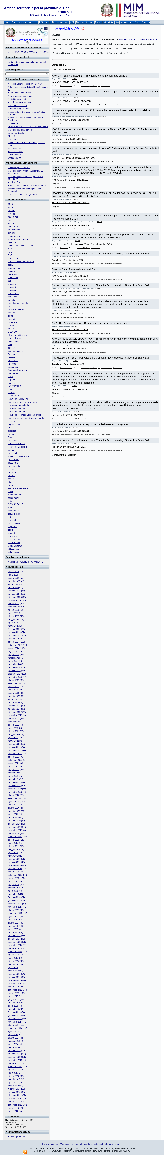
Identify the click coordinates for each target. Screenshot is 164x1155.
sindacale (12, 520)
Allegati (55, 184)
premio (11, 450)
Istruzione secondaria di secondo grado (26, 418)
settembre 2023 (15, 683)
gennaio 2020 (14, 824)
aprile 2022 (13, 738)
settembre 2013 (15, 1066)
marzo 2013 (13, 1086)
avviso (11, 252)
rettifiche (12, 472)
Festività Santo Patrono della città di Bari (74, 269)
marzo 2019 (13, 856)
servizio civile (14, 514)
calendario (13, 258)
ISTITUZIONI (14, 396)
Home (7, 22)
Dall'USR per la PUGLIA (19, 168)
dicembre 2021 (15, 750)
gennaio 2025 (14, 632)
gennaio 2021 (14, 785)
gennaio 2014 (14, 1054)
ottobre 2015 (13, 987)
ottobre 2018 (13, 872)
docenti (11, 319)
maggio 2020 (14, 811)
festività (11, 357)
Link (117, 22)
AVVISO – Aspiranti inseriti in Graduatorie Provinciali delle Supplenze (89, 323)
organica (12, 431)
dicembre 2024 (15, 635)
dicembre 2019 (15, 827)
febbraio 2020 (14, 821)
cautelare (12, 274)
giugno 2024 (13, 655)
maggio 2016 (14, 964)
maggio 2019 (14, 849)
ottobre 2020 (13, 795)
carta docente (14, 268)
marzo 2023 (13, 702)
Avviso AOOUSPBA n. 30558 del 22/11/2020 (28, 52)
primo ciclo (13, 453)
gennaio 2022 (14, 747)
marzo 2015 (13, 1009)
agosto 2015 (13, 993)
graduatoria (13, 367)
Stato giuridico (14, 158)
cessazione (13, 278)
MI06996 (74, 79)
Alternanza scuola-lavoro (19, 93)
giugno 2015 (13, 999)
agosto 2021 (13, 763)
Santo (10, 491)
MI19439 (75, 97)
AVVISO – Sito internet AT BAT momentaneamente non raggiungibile (89, 75)
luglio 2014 (13, 1035)
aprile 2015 (13, 1006)
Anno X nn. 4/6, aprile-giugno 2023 (67, 260)
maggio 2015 (14, 1003)
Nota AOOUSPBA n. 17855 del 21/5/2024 (70, 203)
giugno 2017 (13, 923)
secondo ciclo (14, 511)
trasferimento (14, 539)
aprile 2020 (13, 814)
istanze (11, 392)
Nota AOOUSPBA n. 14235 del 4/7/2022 (70, 389)
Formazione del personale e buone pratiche (28, 127)
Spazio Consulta (142, 22)
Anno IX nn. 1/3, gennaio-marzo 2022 (69, 447)
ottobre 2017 (13, 910)
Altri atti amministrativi (18, 99)
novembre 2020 (15, 792)
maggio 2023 (14, 696)
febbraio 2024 (14, 667)
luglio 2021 (13, 766)
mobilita (11, 428)
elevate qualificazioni (17, 335)
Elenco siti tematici (113, 1144)
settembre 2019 (15, 837)
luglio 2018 (13, 881)
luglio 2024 (13, 651)
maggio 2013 (14, 1079)
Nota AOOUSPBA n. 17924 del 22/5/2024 (70, 180)
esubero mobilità (15, 351)
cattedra (11, 271)
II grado (11, 380)
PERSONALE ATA (16, 444)
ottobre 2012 (13, 1102)
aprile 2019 (13, 853)
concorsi (12, 287)
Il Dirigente (44, 22)
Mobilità (11, 136)
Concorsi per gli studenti (19, 109)
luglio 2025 (13, 613)
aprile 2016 (13, 967)
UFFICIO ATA (14, 543)
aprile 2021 (13, 776)
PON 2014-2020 (15, 151)
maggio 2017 (14, 926)
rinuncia (11, 475)
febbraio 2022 (14, 744)
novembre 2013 (15, 1060)
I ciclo (10, 377)
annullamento (14, 230)
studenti (11, 533)
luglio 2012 (13, 1111)
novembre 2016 (15, 945)
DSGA (11, 325)
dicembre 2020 (15, 789)
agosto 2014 (13, 1031)
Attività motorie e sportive (19, 102)
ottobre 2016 (13, 948)
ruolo (10, 485)
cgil (9, 281)
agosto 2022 (13, 725)
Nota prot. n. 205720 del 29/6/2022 (67, 415)
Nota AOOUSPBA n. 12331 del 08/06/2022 (71, 431)
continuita (12, 297)
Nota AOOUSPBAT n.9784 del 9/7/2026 (70, 82)
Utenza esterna (15, 546)
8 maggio (12, 214)
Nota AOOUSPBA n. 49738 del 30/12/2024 (71, 120)
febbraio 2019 (14, 859)
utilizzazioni (13, 549)
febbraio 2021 (14, 782)
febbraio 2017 (14, 936)
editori (11, 329)
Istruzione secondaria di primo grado (24, 415)
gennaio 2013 (14, 1092)
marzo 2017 (13, 932)
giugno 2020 (13, 808)
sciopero (12, 501)
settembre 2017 (15, 913)
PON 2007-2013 (15, 148)
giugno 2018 (13, 884)
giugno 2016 (13, 961)
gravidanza (13, 373)
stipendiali (12, 527)
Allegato (55, 393)
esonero (12, 348)
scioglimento (14, 498)
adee (10, 220)
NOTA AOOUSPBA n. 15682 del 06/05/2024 (72, 225)
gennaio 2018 (14, 900)
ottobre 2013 (13, 1063)
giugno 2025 (13, 616)
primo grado (13, 460)
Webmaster (65, 1144)
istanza (11, 389)
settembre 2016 (15, 952)
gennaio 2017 (14, 939)
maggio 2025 (14, 619)
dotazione (12, 322)
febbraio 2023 (14, 706)
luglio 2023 (13, 690)
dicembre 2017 (15, 904)
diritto (10, 316)
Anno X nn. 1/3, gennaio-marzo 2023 (68, 292)
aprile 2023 (13, 699)
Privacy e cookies (50, 1144)
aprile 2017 (13, 929)
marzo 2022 (13, 741)
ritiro (10, 482)
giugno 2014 (13, 1038)
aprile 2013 (13, 1082)
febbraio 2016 (14, 974)
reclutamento (14, 466)
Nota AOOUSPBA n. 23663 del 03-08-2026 (138, 39)
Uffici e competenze (60, 22)
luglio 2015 (13, 996)
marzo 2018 (13, 894)
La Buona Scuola (16, 133)
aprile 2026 (13, 584)
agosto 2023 (13, 686)
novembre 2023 (15, 677)
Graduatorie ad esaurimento (20, 130)
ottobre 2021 (13, 757)
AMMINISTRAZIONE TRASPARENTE (25, 562)
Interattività (109, 22)
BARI (10, 255)
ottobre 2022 (13, 718)
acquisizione (14, 217)
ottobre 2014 (13, 1025)
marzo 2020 (13, 817)
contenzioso (13, 293)
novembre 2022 (15, 715)
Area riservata (126, 22)
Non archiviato (14, 139)
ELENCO (12, 332)
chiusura (12, 284)
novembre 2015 (15, 983)
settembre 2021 (15, 760)
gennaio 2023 (14, 709)
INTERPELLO (14, 386)
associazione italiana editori (20, 246)
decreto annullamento (18, 303)
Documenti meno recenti (64, 70)
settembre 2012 (15, 1105)
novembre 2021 (15, 754)
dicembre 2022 (15, 712)
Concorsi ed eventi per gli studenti (23, 194)
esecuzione (13, 341)
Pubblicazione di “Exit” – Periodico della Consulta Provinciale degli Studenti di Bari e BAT (100, 253)
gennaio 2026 (14, 594)
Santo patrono (14, 495)
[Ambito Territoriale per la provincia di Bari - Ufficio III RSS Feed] (25, 1152)
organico (12, 434)
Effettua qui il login (16, 1137)
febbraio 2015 (14, 1012)
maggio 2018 (14, 888)
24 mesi (11, 210)
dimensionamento (16, 309)
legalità (11, 421)
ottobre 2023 (13, 680)
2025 (10, 204)
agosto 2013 (13, 1070)
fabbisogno (13, 354)
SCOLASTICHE (15, 504)
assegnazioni (14, 236)
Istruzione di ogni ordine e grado (22, 402)
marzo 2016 (13, 971)
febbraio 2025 (14, 629)
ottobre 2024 (13, 642)
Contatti (98, 22)
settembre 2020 (15, 798)
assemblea (13, 242)
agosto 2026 (13, 572)
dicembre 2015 (15, 980)
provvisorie (13, 463)
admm (11, 223)
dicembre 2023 (15, 674)
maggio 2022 (14, 734)
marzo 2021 (13, 779)
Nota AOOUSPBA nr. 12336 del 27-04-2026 (71, 101)
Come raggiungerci (85, 22)
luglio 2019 (13, 843)
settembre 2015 (15, 990)
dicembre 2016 (15, 942)
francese (12, 364)
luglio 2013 (13, 1073)
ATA (10, 249)
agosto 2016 (13, 955)
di (9, 306)
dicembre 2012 (15, 1095)
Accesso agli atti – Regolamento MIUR (25, 84)
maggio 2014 (14, 1041)
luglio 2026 (13, 575)
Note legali (98, 1144)
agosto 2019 (13, 840)
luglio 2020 (13, 805)
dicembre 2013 (15, 1057)
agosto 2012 (13, 1108)
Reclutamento (14, 155)
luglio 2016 (13, 958)
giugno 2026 (13, 578)
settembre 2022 (15, 722)
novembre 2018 (15, 868)
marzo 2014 (13, 1047)
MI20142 (99, 222)
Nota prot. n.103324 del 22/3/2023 (67, 314)
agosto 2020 (13, 801)
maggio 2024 (14, 658)
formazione (13, 361)
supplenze (13, 536)
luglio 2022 (13, 728)
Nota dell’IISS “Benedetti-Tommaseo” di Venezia (74, 158)
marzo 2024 (13, 664)
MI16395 (75, 427)
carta (10, 265)
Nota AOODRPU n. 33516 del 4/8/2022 (69, 348)
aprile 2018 (13, 891)
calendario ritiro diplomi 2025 (21, 262)
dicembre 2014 (15, 1019)
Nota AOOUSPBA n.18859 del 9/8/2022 (70, 330)
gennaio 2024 (14, 671)
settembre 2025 (15, 607)
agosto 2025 (13, 610)
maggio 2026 (14, 581)
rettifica (11, 469)
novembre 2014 (15, 1022)
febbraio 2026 (14, 591)
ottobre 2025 (13, 603)
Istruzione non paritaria (18, 405)
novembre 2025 (15, 600)
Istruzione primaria (16, 412)
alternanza (13, 226)
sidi (9, 517)
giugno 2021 (13, 770)
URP (72, 22)
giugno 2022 (13, 731)
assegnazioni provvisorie (19, 239)
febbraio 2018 (14, 897)
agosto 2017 (13, 916)
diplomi (11, 313)
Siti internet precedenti (82, 1144)
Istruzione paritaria (16, 408)
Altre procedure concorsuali (20, 96)
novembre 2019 (15, 830)
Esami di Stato (14, 123)
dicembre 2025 (15, 597)
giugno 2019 (13, 846)
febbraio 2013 (14, 1089)
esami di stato (14, 338)
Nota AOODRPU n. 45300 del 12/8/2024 (70, 139)
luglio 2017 (13, 920)
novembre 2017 (15, 907)
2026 (10, 207)
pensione (12, 440)
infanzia (11, 383)
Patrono (11, 437)
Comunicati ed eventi (17, 105)
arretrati (11, 233)
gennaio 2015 (14, 1015)
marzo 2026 (13, 588)
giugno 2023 (13, 693)
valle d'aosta (13, 552)
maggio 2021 (14, 773)
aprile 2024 (13, 661)
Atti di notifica (14, 182)
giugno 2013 (13, 1076)
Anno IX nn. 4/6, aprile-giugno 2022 (68, 364)
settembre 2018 (15, 875)
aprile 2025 (13, 623)
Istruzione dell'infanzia (18, 399)
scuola (11, 507)
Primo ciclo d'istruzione (18, 456)
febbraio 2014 (14, 1051)
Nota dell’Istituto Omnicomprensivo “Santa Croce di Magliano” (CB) (82, 244)
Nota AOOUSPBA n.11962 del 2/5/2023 (70, 276)
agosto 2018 (13, 878)
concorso (12, 290)
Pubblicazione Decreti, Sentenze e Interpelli (28, 185)
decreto (11, 300)
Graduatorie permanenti (19, 370)
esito (10, 345)
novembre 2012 (15, 1098)
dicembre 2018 (15, 865)
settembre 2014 (15, 1028)
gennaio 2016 (14, 977)
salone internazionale (18, 488)
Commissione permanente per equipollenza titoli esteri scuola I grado (90, 424)
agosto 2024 (13, 648)
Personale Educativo (17, 447)
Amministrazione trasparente (25, 22)
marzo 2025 (13, 626)
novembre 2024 (15, 639)
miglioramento (14, 424)
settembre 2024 (15, 645)
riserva (11, 479)
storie (10, 530)
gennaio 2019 (14, 862)
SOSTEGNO (14, 523)
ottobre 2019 (13, 833)
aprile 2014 (13, 1044)
